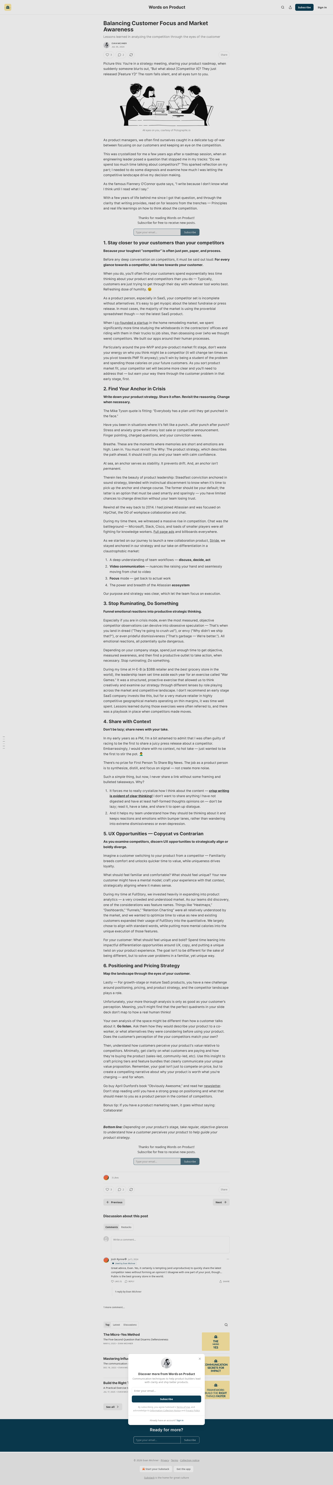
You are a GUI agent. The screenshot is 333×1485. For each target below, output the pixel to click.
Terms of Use (183, 1407)
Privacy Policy (193, 1410)
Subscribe (166, 1399)
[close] (200, 1359)
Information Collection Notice (165, 1410)
